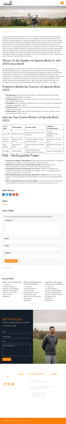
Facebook (3, 194)
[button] (31, 303)
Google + (13, 194)
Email (17, 194)
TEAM (19, 381)
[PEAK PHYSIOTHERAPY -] (8, 3)
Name (7, 238)
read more (6, 296)
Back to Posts (8, 31)
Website (8, 253)
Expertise (20, 384)
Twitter (7, 194)
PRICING (20, 386)
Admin (5, 204)
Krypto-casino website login (11, 282)
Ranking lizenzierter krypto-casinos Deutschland (33, 283)
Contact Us (21, 389)
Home (20, 378)
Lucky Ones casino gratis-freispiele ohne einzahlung (54, 283)
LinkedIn (10, 194)
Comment (9, 220)
